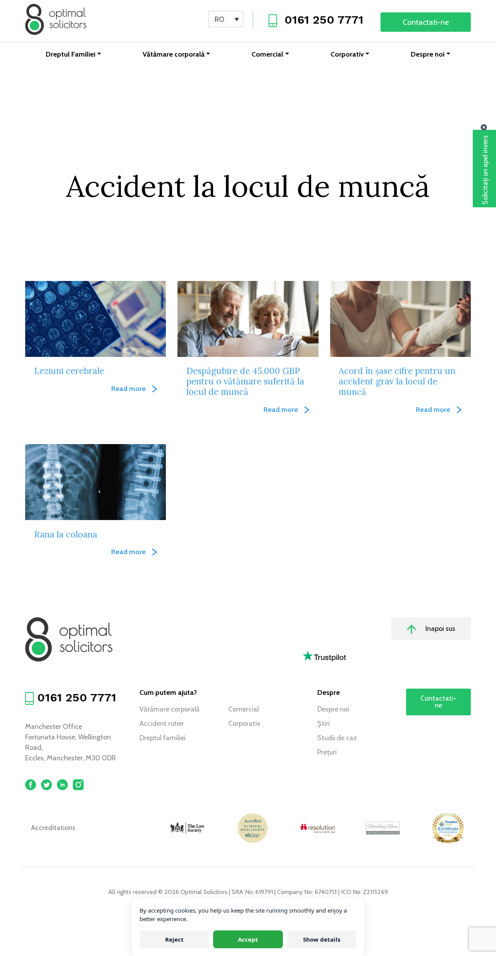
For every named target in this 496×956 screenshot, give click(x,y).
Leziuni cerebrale (69, 370)
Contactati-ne (426, 22)
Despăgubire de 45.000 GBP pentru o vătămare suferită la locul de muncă (245, 381)
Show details (321, 939)
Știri (323, 723)
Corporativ (347, 54)
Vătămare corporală (174, 54)
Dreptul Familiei (70, 54)
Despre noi (427, 54)
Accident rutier (162, 723)
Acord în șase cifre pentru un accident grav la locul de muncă (397, 381)
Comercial (267, 54)
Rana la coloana (65, 534)
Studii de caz (337, 738)
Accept (248, 939)
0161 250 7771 (323, 19)
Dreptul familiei (163, 738)
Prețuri (327, 752)
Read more (128, 388)
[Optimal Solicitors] (55, 19)
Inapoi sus (439, 628)
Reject (174, 939)
